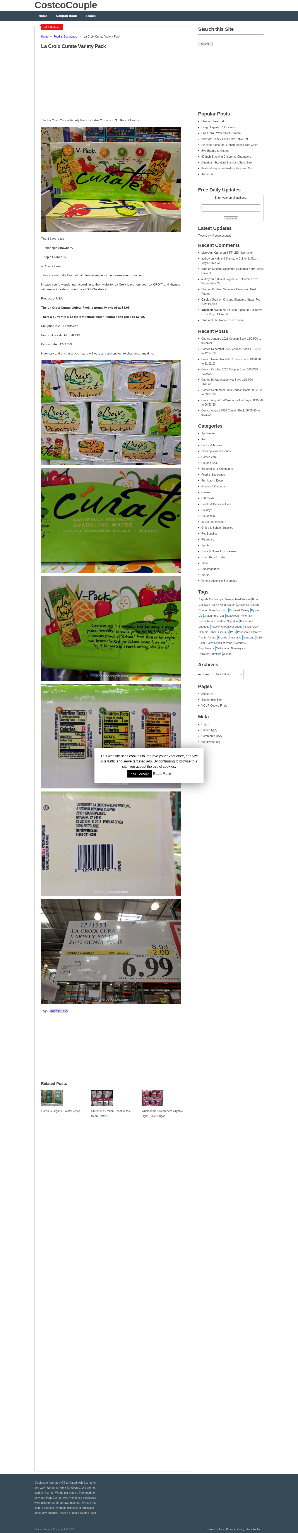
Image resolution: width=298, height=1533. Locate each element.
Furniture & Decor (212, 480)
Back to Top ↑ (255, 1529)
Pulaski (212, 637)
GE (200, 615)
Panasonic (243, 632)
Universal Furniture (210, 654)
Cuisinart (234, 610)
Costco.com (209, 457)
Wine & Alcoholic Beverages (219, 580)
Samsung (248, 637)
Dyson (255, 610)
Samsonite (235, 637)
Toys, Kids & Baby (213, 557)
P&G (233, 632)
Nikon (247, 626)
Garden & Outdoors (213, 486)
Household (208, 516)
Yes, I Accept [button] (140, 774)
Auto (204, 439)
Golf (222, 615)
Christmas (243, 604)
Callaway (204, 604)
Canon (231, 604)
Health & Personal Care (216, 504)
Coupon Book (66, 15)
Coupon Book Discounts (213, 610)
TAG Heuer (222, 648)
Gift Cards (207, 498)
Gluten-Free (211, 615)
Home (43, 15)
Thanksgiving (239, 648)
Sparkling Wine (223, 643)
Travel (205, 563)
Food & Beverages (65, 36)
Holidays (206, 510)
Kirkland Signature (228, 621)
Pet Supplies (209, 533)
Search (91, 15)
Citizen (254, 604)
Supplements (206, 648)
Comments (211, 736)
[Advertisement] (77, 86)
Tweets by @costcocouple (214, 235)
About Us (207, 693)
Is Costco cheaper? (213, 521)
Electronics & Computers (217, 468)
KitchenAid (246, 621)
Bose (255, 599)
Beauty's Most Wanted (237, 599)
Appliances (208, 433)
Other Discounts (219, 632)
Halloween (232, 615)
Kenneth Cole (207, 621)
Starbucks (240, 643)
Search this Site (211, 699)
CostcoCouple (43, 1529)
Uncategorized (210, 569)
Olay (255, 626)
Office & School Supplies (217, 527)
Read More (162, 774)
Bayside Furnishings (211, 599)
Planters (256, 632)
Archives (203, 674)
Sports (205, 545)
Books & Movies (211, 445)
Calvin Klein (218, 604)
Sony (210, 643)
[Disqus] (113, 1291)
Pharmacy (207, 539)
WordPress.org (210, 741)
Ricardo (222, 637)
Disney (245, 610)
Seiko (259, 637)
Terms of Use (215, 1529)
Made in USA (59, 1011)
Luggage (204, 626)
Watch (205, 574)
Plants (202, 637)
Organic (203, 632)
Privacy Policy (235, 1529)
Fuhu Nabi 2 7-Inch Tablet (228, 320)
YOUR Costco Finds (214, 705)
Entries (209, 730)
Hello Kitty (246, 615)
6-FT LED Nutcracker (240, 252)
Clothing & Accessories (216, 451)
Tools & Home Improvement (219, 551)
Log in (205, 724)
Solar (202, 643)
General (206, 492)
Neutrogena (235, 626)
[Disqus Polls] (113, 1177)
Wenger (227, 654)
